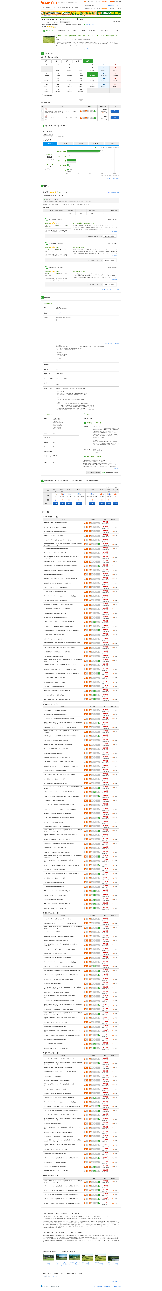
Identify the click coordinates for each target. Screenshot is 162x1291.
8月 (46, 61)
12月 (87, 61)
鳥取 (53, 1276)
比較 (42, 106)
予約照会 (112, 8)
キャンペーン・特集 (59, 7)
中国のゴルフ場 (51, 16)
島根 (56, 1276)
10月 (66, 61)
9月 (56, 61)
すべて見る (86, 48)
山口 (50, 1276)
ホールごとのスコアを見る (113, 178)
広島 (47, 1276)
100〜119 (96, 143)
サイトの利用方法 (98, 1286)
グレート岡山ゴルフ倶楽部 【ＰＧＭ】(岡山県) (61, 1264)
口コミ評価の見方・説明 (114, 192)
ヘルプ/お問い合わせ (116, 1286)
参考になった (109, 236)
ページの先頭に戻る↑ (116, 1281)
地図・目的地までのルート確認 (112, 343)
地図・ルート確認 (90, 24)
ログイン (119, 5)
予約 (115, 111)
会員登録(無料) (111, 5)
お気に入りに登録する (95, 472)
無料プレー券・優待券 (72, 7)
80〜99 (81, 143)
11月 (77, 61)
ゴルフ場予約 (46, 7)
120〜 (112, 143)
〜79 (65, 143)
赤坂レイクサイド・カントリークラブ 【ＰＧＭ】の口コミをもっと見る (102, 289)
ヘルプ (98, 1)
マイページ (118, 8)
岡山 (44, 1276)
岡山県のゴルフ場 (60, 16)
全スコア (50, 143)
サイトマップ (107, 1286)
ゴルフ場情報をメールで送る (111, 472)
